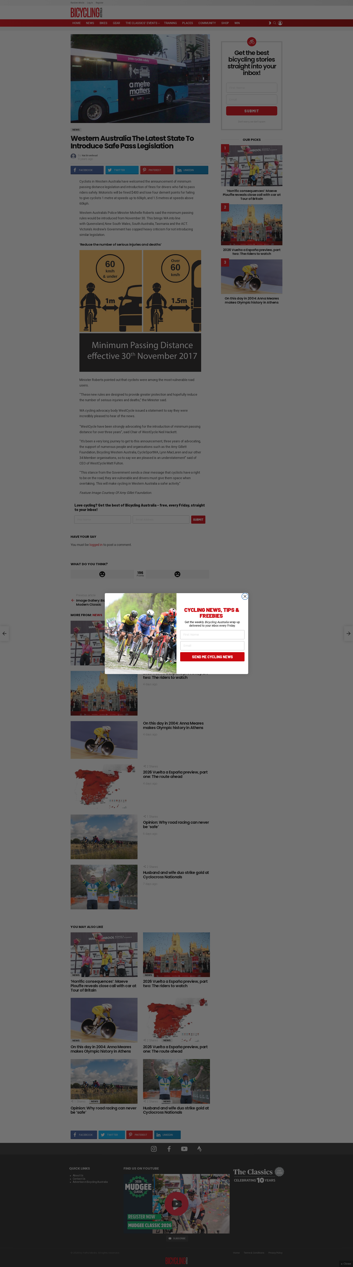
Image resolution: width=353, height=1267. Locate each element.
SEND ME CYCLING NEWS (212, 657)
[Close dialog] (245, 596)
